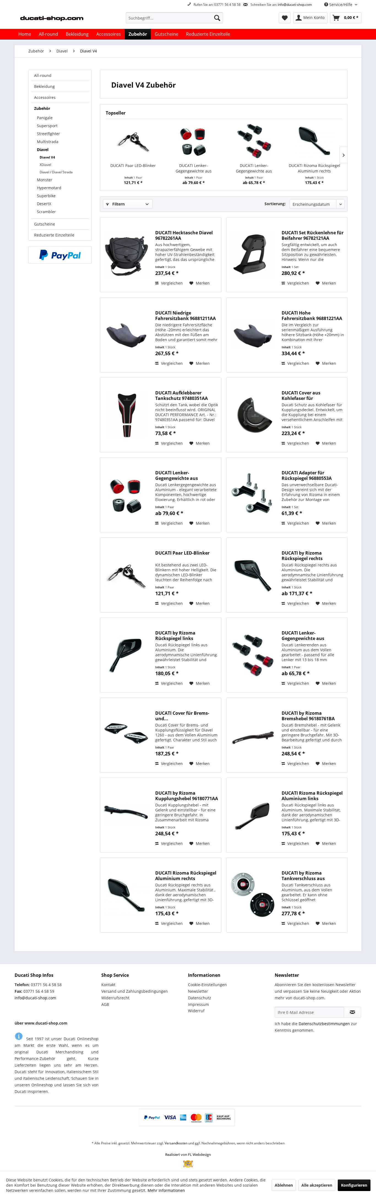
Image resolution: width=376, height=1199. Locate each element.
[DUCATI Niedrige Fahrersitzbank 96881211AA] (126, 335)
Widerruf (196, 1010)
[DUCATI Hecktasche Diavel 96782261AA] (126, 254)
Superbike (46, 195)
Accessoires (45, 97)
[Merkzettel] (285, 17)
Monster (44, 179)
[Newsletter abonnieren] (352, 1012)
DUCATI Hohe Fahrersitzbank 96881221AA (312, 315)
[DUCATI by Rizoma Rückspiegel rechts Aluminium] (252, 575)
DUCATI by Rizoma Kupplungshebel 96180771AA (186, 795)
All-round (42, 75)
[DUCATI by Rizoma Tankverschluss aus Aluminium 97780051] (252, 895)
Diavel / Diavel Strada (56, 172)
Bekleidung (44, 86)
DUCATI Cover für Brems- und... (182, 715)
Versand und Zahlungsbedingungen (134, 991)
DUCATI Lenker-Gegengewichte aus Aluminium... (254, 168)
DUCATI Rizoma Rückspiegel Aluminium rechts (314, 168)
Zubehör (42, 108)
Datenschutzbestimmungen (324, 1023)
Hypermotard (49, 187)
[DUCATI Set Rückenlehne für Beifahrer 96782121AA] (252, 254)
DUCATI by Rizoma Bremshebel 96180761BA (308, 715)
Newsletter (198, 991)
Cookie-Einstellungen (207, 984)
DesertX (44, 203)
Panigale (45, 117)
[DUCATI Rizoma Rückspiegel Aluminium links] (252, 815)
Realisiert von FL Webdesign (188, 1154)
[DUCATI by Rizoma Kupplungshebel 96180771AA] (126, 815)
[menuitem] (174, 17)
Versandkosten (176, 1143)
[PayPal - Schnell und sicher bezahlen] (60, 255)
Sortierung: (275, 203)
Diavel (42, 149)
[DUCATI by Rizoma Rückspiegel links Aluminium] (126, 655)
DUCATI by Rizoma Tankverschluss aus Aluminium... (303, 875)
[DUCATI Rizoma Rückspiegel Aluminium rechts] (314, 141)
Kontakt (108, 984)
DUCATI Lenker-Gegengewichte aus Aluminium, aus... (194, 168)
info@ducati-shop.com (295, 4)
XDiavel (45, 164)
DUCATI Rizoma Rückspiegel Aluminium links (312, 795)
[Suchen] (217, 17)
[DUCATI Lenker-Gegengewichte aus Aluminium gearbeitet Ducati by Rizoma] (254, 141)
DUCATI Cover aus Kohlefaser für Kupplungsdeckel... (302, 395)
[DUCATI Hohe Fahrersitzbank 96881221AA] (252, 335)
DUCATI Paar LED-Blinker (133, 165)
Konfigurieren (354, 1185)
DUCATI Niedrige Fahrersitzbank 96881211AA (185, 315)
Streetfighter (48, 133)
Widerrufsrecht (115, 997)
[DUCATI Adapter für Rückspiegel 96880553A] (252, 495)
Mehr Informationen (166, 1190)
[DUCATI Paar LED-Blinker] (133, 141)
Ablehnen (284, 1185)
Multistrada (47, 141)
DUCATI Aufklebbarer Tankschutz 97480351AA (181, 395)
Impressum (198, 1004)
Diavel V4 (47, 157)
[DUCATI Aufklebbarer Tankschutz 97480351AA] (126, 415)
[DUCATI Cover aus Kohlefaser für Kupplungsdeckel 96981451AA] (252, 415)
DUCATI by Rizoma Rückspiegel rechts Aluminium (302, 555)
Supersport (47, 125)
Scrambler (46, 211)
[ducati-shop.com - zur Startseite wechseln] (58, 19)
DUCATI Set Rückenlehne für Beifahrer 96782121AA (313, 235)
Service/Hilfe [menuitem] (340, 4)
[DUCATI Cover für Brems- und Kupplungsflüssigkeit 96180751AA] (126, 735)
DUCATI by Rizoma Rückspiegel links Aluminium (175, 635)
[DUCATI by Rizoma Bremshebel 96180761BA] (252, 735)
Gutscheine (44, 224)
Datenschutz (199, 997)
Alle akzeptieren (316, 1185)
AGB (105, 1004)
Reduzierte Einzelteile (54, 235)
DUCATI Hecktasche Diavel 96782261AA (184, 235)
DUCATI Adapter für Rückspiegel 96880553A (307, 475)
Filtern (118, 204)
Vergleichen (171, 283)
